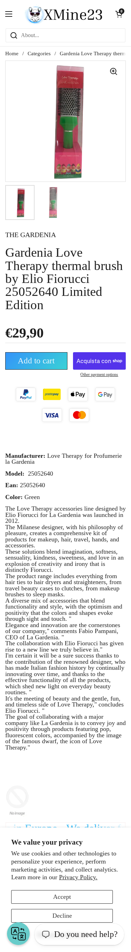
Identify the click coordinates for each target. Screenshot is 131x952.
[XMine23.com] (63, 13)
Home (12, 53)
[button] (119, 14)
